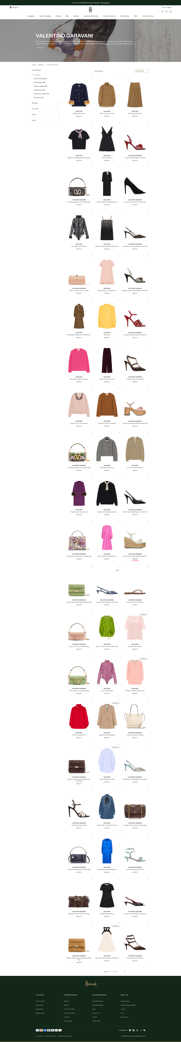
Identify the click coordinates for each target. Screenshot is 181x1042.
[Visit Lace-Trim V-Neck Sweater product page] (135, 433)
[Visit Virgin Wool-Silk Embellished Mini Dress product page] (107, 211)
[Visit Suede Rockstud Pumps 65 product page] (135, 923)
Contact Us (95, 1013)
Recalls (94, 1017)
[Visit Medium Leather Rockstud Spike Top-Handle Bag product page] (79, 744)
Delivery (66, 1001)
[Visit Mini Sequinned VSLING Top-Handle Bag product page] (79, 521)
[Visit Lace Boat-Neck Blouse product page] (135, 611)
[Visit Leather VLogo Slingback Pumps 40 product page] (107, 567)
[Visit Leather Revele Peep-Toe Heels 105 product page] (135, 167)
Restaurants (39, 1009)
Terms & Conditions (50, 1036)
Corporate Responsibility (128, 1005)
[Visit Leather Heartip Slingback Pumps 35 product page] (135, 879)
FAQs (94, 1009)
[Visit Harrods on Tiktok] (137, 1030)
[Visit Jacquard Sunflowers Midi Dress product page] (107, 834)
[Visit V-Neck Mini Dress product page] (107, 123)
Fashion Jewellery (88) (40, 86)
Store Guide (39, 1005)
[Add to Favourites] (91, 78)
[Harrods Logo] (90, 983)
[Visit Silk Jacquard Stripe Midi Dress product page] (107, 521)
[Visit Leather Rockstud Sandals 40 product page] (135, 834)
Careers (123, 1009)
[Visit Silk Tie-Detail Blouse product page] (79, 700)
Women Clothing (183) (40, 78)
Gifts (135, 16)
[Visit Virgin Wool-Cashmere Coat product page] (79, 477)
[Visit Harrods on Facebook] (130, 1030)
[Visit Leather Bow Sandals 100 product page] (79, 790)
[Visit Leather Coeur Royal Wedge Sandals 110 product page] (135, 521)
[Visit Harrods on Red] (141, 1030)
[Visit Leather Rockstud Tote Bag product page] (135, 700)
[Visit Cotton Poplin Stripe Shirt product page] (107, 744)
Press (122, 1013)
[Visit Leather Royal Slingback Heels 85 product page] (135, 123)
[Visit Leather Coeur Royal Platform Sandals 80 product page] (135, 388)
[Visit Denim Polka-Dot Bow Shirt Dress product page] (107, 790)
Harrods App (68, 1021)
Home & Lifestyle (109, 16)
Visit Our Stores (147, 16)
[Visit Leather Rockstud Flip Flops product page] (135, 567)
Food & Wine (124, 16)
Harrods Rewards (97, 1001)
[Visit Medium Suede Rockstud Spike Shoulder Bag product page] (79, 923)
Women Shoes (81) (39, 90)
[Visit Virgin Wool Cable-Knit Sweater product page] (79, 344)
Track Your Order (69, 1009)
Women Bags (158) (39, 82)
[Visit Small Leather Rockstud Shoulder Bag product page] (79, 834)
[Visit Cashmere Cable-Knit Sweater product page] (107, 388)
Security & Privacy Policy (65, 1036)
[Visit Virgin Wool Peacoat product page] (79, 78)
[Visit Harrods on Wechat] (144, 1030)
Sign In (164, 7)
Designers (31, 16)
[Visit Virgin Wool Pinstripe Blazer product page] (107, 700)
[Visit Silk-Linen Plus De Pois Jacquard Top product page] (107, 611)
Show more (41, 47)
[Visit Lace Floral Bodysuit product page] (107, 656)
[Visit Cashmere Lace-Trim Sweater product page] (79, 388)
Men (67, 16)
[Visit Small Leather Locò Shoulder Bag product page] (79, 611)
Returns (66, 1005)
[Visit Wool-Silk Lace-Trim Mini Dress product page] (107, 255)
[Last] (125, 971)
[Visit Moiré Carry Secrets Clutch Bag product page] (79, 255)
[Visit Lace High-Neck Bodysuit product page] (79, 211)
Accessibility (39, 1036)
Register (169, 7)
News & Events (40, 1013)
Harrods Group (125, 1001)
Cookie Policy (96, 1021)
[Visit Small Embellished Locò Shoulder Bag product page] (79, 167)
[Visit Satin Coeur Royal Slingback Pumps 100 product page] (135, 477)
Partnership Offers (97, 1005)
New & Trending (45, 16)
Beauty (76, 16)
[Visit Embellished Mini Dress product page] (107, 879)
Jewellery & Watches (91, 16)
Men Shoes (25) (38, 97)
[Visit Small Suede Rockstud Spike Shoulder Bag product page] (79, 567)
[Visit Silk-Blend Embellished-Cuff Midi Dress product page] (79, 300)
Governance (124, 1017)
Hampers (67, 1017)
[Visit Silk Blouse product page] (107, 300)
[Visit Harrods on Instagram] (133, 1030)
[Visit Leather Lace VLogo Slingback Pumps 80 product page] (135, 211)
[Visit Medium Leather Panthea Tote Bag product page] (79, 879)
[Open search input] (162, 11)
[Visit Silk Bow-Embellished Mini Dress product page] (135, 656)
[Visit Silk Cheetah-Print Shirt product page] (107, 78)
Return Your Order (69, 1013)
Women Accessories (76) (41, 94)
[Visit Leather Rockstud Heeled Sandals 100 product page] (135, 300)
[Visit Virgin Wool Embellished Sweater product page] (107, 477)
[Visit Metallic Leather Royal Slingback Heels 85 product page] (135, 255)
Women (58, 16)
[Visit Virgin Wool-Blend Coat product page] (107, 433)
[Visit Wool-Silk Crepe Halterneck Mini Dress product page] (107, 923)
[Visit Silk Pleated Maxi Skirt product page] (135, 78)
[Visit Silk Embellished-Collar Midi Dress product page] (107, 167)
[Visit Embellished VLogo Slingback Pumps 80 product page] (135, 744)
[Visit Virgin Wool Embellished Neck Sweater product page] (79, 123)
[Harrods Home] (90, 9)
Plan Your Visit (40, 1001)
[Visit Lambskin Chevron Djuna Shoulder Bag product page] (135, 790)
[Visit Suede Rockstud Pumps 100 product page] (135, 344)
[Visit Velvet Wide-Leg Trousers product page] (107, 344)
